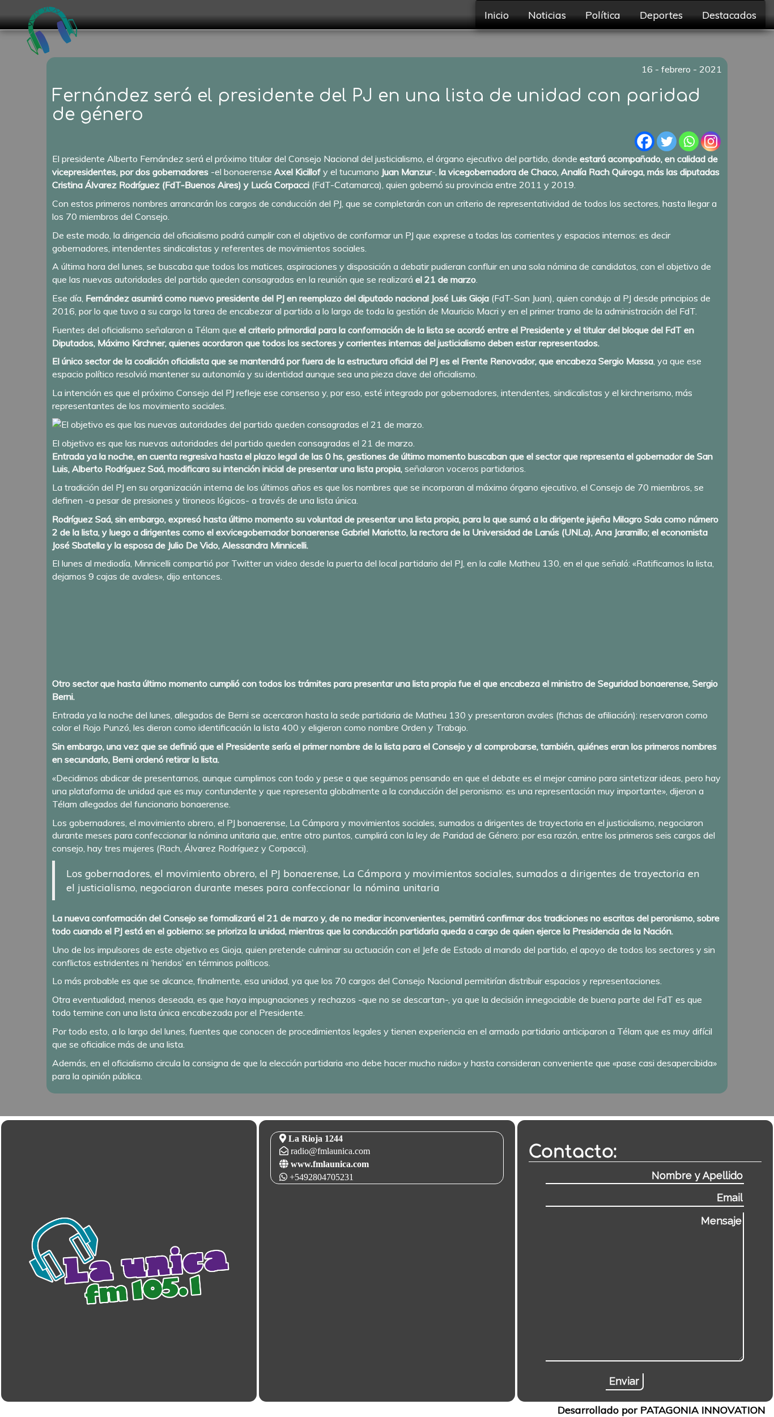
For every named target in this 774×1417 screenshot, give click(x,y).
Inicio (496, 14)
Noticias (547, 14)
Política (602, 14)
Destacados (729, 14)
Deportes (661, 14)
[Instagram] (711, 141)
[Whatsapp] (689, 141)
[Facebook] (644, 141)
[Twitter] (667, 141)
